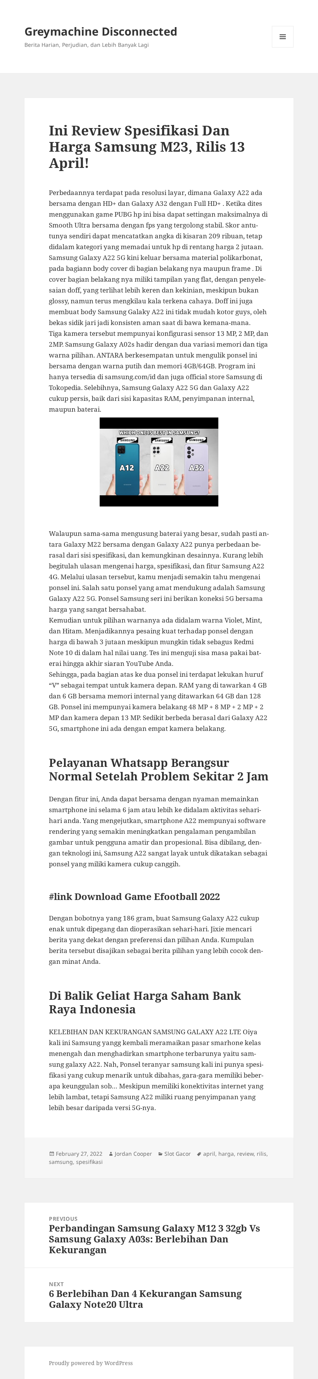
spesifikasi (89, 1161)
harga (226, 1153)
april (209, 1153)
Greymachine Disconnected (100, 31)
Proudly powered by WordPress (91, 1363)
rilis (261, 1153)
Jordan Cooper (133, 1153)
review (245, 1153)
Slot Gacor (177, 1153)
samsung (61, 1161)
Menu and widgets (283, 47)
